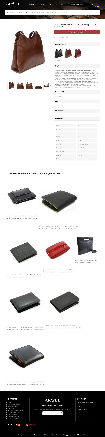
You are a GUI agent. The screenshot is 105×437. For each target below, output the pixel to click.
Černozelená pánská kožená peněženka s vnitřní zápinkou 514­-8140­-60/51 (58, 228)
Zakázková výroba (13, 406)
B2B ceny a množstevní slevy (16, 410)
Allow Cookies (81, 435)
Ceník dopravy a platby (14, 412)
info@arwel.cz (81, 406)
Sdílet (58, 37)
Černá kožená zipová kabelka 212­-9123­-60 (86, 262)
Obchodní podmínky (13, 416)
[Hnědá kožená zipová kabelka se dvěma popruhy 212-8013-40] (69, 53)
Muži (38, 4)
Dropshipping (11, 408)
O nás (9, 402)
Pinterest (66, 37)
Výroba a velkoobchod (14, 404)
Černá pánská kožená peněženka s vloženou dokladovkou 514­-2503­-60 (25, 329)
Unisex (51, 4)
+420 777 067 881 (82, 410)
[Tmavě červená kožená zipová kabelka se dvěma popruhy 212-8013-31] (78, 53)
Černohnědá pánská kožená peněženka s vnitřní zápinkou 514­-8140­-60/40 (26, 384)
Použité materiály (13, 414)
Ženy (44, 4)
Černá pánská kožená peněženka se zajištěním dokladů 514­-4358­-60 (64, 328)
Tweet (62, 37)
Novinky (32, 4)
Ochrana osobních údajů (14, 418)
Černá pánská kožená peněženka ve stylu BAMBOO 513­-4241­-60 (23, 277)
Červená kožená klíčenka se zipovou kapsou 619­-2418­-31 (58, 272)
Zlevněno (59, 4)
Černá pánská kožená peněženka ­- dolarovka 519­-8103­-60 (21, 218)
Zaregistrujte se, (74, 32)
